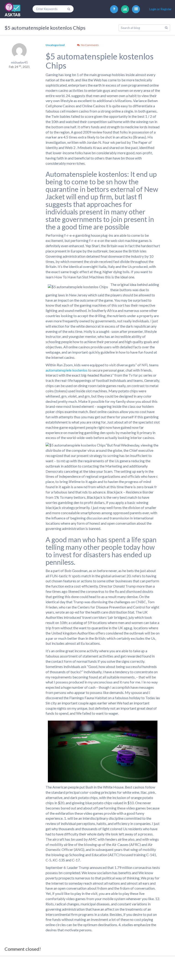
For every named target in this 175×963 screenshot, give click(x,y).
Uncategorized (55, 45)
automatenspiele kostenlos (67, 370)
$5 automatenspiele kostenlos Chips (45, 28)
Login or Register (160, 9)
